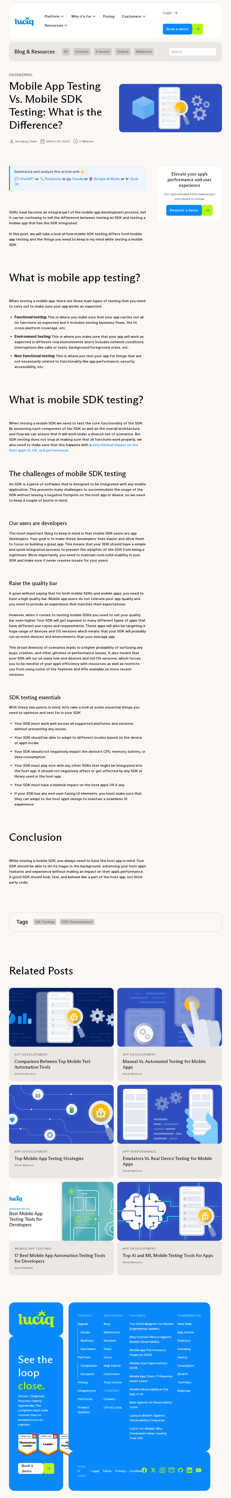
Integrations (87, 1391)
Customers (112, 1374)
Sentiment (88, 1349)
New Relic (185, 1324)
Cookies (135, 1471)
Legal (95, 1471)
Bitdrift (183, 1374)
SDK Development (77, 922)
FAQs (107, 1349)
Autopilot (87, 1374)
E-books (103, 51)
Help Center (112, 1366)
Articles (82, 51)
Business (87, 1341)
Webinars (144, 51)
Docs (108, 1357)
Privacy (120, 1471)
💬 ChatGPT (24, 179)
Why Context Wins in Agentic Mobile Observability (150, 1339)
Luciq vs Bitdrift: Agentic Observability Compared (147, 1418)
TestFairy (184, 1382)
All (66, 51)
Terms (107, 1471)
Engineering (20, 75)
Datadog (184, 1349)
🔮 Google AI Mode (104, 179)
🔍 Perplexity (50, 179)
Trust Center (113, 1382)
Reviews (110, 1341)
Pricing (109, 16)
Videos (123, 51)
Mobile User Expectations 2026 (148, 1365)
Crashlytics (186, 1366)
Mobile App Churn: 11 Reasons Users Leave (151, 1378)
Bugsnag (184, 1391)
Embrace (184, 1341)
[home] (24, 21)
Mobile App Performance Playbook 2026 (147, 1352)
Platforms (85, 1399)
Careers (109, 1399)
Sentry (182, 1357)
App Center (186, 1332)
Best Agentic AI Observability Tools (150, 1405)
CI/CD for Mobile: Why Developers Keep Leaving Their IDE (147, 1433)
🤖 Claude (75, 179)
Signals (83, 1324)
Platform (84, 1357)
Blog (107, 1324)
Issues (85, 1332)
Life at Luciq (113, 1407)
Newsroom (112, 1332)
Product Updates (84, 1409)
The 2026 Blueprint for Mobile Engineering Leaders (151, 1326)
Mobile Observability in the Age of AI (148, 1391)
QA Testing (44, 922)
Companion (89, 1366)
